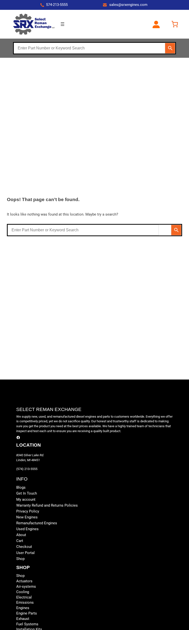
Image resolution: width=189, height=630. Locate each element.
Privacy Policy (27, 511)
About (21, 535)
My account (25, 500)
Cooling (22, 592)
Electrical (24, 597)
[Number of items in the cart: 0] (174, 24)
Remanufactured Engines (36, 523)
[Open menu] (62, 24)
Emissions (25, 603)
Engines (22, 608)
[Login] (156, 24)
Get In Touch (26, 493)
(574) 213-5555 (26, 469)
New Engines (27, 517)
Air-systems (26, 587)
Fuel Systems (27, 624)
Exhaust (22, 619)
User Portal (25, 553)
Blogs (21, 487)
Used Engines (27, 529)
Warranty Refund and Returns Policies (47, 505)
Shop (20, 559)
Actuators (24, 581)
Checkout (24, 547)
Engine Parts (26, 613)
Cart (19, 541)
